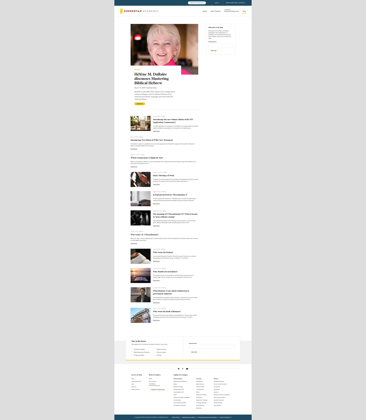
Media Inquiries (136, 389)
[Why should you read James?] (141, 275)
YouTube (187, 368)
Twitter (178, 368)
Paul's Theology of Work (163, 175)
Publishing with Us (136, 381)
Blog (133, 378)
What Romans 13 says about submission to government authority (171, 292)
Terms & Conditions (225, 417)
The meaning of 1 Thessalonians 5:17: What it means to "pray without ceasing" (175, 215)
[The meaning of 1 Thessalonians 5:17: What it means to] (141, 217)
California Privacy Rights (188, 417)
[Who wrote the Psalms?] (141, 256)
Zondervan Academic (139, 11)
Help (133, 384)
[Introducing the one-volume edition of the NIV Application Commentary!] (141, 123)
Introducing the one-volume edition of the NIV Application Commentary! (173, 121)
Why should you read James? (165, 271)
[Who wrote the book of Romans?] (141, 315)
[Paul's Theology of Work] (141, 179)
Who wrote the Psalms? (163, 252)
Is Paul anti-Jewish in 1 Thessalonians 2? (170, 195)
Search (245, 3)
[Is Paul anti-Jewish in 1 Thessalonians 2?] (141, 198)
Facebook (182, 368)
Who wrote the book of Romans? (167, 311)
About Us (134, 386)
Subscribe (214, 50)
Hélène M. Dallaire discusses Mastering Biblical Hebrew (151, 78)
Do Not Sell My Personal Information (207, 417)
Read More (156, 131)
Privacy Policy (175, 417)
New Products (152, 381)
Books (150, 378)
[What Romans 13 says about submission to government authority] (141, 294)
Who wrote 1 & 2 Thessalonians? (144, 234)
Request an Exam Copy (196, 3)
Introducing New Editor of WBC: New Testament (152, 140)
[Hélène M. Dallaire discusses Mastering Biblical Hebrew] (164, 49)
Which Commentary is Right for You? (147, 158)
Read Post (140, 104)
